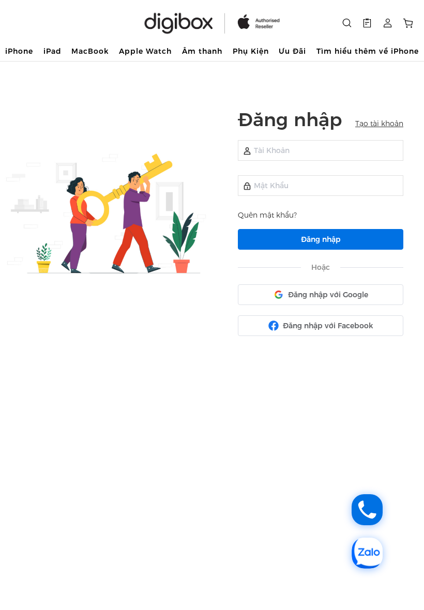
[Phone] (367, 509)
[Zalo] (367, 553)
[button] (367, 23)
